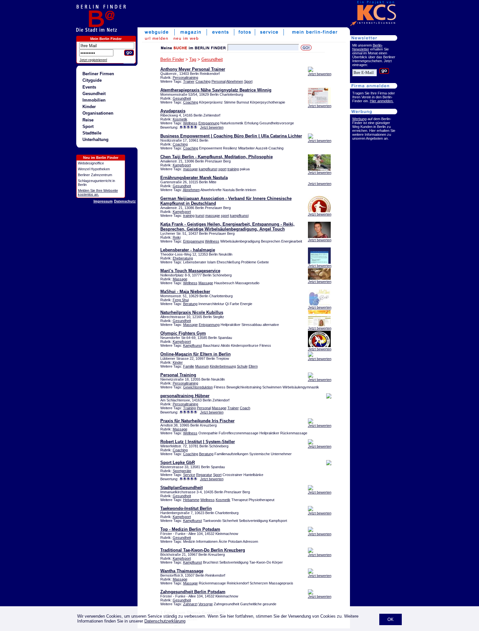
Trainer (189, 81)
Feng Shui (181, 300)
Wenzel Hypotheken (94, 169)
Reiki (177, 237)
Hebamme (191, 500)
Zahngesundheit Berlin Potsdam (192, 591)
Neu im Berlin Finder (100, 158)
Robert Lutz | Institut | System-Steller (197, 441)
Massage (180, 279)
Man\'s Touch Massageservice (190, 270)
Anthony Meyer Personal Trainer (192, 69)
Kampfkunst (192, 345)
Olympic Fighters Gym (183, 333)
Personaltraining (185, 77)
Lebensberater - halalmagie (187, 249)
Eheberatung (183, 258)
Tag (192, 59)
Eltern (253, 366)
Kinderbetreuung (223, 366)
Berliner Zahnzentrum (95, 175)
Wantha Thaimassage (181, 570)
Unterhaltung (95, 139)
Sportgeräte (182, 471)
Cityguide (92, 80)
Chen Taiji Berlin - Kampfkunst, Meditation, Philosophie (216, 156)
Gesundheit (94, 93)
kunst (200, 215)
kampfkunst (208, 169)
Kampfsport (182, 165)
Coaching (203, 81)
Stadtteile (91, 133)
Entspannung (208, 123)
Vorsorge (205, 604)
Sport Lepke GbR (177, 462)
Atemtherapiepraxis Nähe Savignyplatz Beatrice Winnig (215, 90)
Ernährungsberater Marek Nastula (194, 177)
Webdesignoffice (91, 163)
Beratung (190, 304)
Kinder (89, 106)
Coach (245, 408)
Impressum (103, 201)
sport (222, 169)
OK (390, 619)
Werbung (359, 119)
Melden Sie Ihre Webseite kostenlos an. (98, 192)
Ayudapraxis (172, 110)
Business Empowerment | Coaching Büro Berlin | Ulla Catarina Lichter (231, 135)
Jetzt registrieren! (93, 60)
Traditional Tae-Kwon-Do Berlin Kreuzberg (202, 550)
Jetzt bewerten (319, 74)
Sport (88, 126)
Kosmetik (180, 119)
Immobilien (94, 100)
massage (190, 169)
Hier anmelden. (382, 101)
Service (189, 475)
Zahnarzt (190, 604)
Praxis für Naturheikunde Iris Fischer (197, 420)
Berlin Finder (172, 59)
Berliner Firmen (98, 73)
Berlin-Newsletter (367, 47)
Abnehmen (234, 81)
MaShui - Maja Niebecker (185, 291)
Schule (242, 366)
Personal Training (178, 374)
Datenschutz (125, 201)
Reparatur (204, 475)
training (233, 169)
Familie (188, 366)
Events (89, 87)
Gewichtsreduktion (198, 387)
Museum (202, 366)
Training (189, 408)
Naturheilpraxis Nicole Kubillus (191, 312)
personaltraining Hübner (185, 395)
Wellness (190, 123)
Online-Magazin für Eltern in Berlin (195, 354)
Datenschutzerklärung (164, 621)
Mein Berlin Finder (106, 39)
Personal (218, 81)
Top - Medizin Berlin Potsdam (190, 529)
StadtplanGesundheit (181, 487)
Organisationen (97, 113)
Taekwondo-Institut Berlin (186, 508)
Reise (88, 120)
